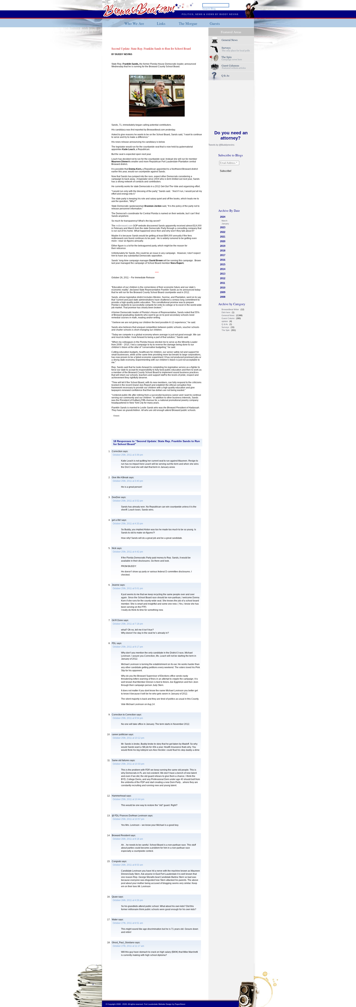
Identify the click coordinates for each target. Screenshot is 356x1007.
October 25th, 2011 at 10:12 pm (128, 738)
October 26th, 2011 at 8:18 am (128, 839)
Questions (231, 76)
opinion (225, 321)
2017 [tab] (222, 255)
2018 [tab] (222, 250)
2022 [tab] (222, 232)
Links (161, 23)
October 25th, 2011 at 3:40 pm (128, 481)
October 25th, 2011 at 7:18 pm (128, 624)
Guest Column (228, 318)
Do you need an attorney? (231, 135)
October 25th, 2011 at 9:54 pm (128, 718)
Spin (231, 58)
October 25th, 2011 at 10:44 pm (128, 799)
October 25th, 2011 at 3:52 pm (128, 501)
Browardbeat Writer (230, 309)
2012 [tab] (222, 278)
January (225, 224)
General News (228, 315)
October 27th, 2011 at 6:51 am (128, 923)
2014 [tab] (222, 269)
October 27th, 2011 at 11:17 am (128, 946)
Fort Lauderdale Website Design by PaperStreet (164, 1004)
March (224, 221)
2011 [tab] (222, 283)
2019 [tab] (222, 246)
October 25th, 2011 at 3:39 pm (128, 455)
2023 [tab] (222, 227)
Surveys (231, 49)
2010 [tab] (222, 287)
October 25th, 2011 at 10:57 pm (128, 819)
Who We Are (134, 23)
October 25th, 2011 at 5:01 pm (128, 588)
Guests (215, 23)
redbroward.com (124, 225)
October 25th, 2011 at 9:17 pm (128, 647)
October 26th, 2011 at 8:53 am (128, 865)
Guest (231, 67)
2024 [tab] (222, 216)
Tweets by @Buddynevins (221, 145)
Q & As (225, 324)
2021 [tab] (222, 236)
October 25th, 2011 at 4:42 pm (128, 551)
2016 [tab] (222, 259)
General (231, 40)
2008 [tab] (222, 297)
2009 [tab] (222, 292)
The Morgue (188, 23)
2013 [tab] (222, 273)
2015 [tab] (222, 264)
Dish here (226, 312)
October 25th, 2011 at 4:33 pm (128, 523)
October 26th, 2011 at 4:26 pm (128, 900)
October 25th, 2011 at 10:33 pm (128, 764)
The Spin (226, 330)
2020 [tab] (222, 241)
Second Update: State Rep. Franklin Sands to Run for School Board (151, 48)
